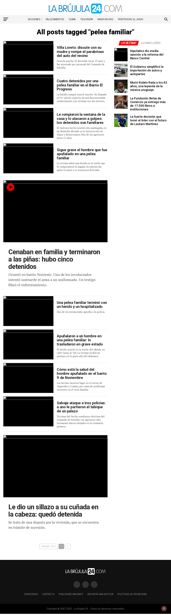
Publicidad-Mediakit (71, 594)
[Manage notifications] (164, 608)
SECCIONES (34, 19)
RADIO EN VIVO (105, 19)
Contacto (48, 594)
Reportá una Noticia (100, 594)
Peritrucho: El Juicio (130, 19)
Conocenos (31, 594)
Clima (72, 19)
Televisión (86, 19)
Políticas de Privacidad (132, 594)
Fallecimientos (55, 19)
